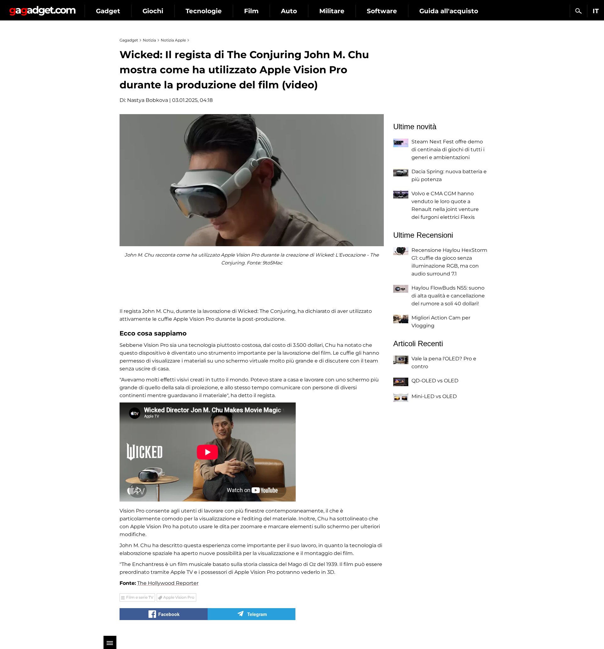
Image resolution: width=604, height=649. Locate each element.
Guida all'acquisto (448, 11)
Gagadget (42, 8)
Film (251, 11)
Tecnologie (204, 11)
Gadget (108, 11)
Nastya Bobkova (147, 100)
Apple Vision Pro (178, 597)
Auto (289, 11)
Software (382, 11)
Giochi (153, 11)
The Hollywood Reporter (168, 583)
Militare (331, 11)
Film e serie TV (139, 597)
